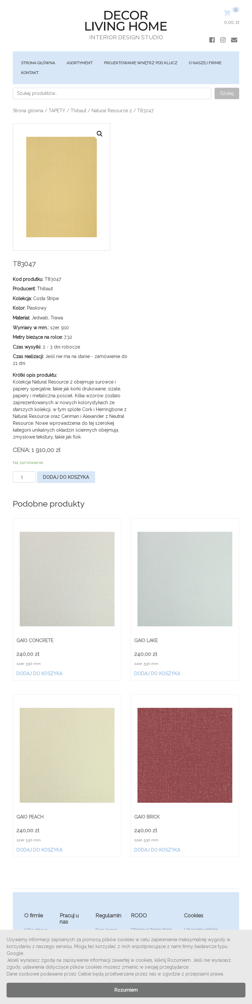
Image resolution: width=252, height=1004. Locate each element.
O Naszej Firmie (205, 63)
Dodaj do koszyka (66, 477)
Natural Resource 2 (112, 110)
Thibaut (78, 110)
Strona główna (38, 63)
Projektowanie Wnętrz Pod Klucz (141, 63)
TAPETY (57, 110)
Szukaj (227, 93)
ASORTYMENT (80, 63)
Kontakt (30, 72)
